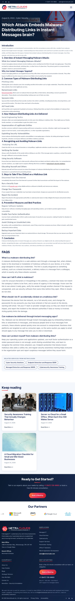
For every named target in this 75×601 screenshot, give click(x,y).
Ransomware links (7, 93)
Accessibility (44, 598)
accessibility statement (9, 594)
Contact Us (5, 580)
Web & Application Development (49, 550)
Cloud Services (43, 535)
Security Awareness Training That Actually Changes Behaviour (17, 417)
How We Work (6, 577)
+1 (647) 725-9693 (51, 2)
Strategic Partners (7, 574)
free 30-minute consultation (53, 564)
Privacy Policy (35, 598)
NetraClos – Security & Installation (12, 583)
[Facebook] (3, 2)
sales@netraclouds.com (66, 2)
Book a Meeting (37, 495)
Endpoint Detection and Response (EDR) (42, 362)
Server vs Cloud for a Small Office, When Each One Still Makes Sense (54, 417)
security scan (14, 186)
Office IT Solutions (44, 547)
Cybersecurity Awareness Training (52, 367)
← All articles (9, 376)
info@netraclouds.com (43, 592)
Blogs (3, 571)
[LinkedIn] (9, 2)
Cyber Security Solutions (15, 362)
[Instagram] (6, 2)
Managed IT (42, 532)
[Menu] (71, 7)
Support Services (44, 541)
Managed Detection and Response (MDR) (20, 367)
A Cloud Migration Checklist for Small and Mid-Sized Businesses (18, 457)
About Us (5, 565)
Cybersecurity (43, 538)
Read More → (8, 427)
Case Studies (6, 568)
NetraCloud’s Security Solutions (56, 163)
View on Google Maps (8, 547)
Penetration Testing (45, 544)
